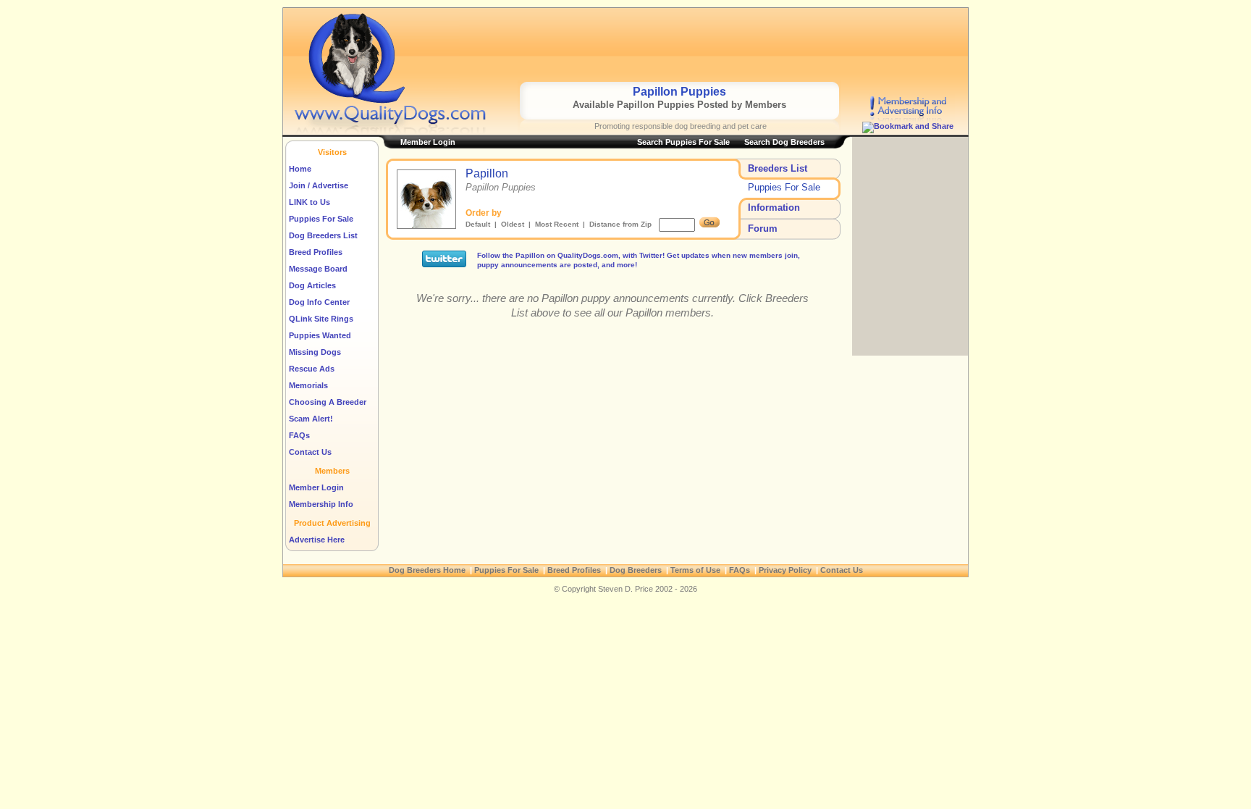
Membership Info (321, 504)
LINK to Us (309, 202)
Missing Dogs (315, 352)
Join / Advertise (318, 185)
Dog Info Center (319, 302)
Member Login (316, 487)
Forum (763, 228)
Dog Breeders (636, 570)
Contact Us (310, 452)
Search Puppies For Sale (683, 142)
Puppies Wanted (320, 335)
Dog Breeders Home (427, 570)
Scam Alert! (311, 418)
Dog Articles (312, 285)
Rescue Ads (311, 368)
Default (478, 224)
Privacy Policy (785, 570)
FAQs (299, 435)
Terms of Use (695, 570)
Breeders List (777, 168)
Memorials (308, 385)
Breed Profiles (315, 252)
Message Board (318, 268)
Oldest (512, 224)
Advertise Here (317, 539)
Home (300, 168)
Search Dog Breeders (784, 142)
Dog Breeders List (323, 235)
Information (774, 207)
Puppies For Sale (321, 218)
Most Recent (556, 224)
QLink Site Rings (321, 318)
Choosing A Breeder (327, 402)
